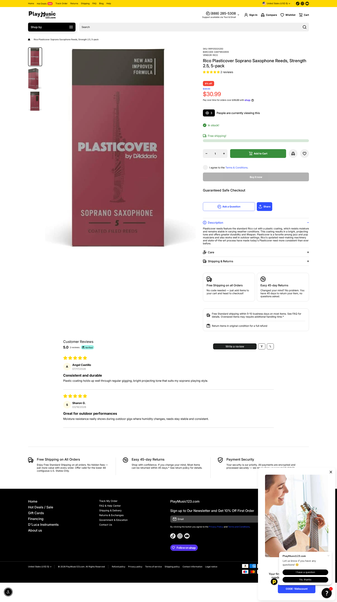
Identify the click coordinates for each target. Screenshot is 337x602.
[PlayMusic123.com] (42, 15)
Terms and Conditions (239, 526)
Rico (215, 55)
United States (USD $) (38, 566)
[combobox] (194, 27)
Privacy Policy (216, 526)
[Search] (304, 27)
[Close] (330, 472)
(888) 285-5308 (223, 13)
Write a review (235, 346)
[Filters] (261, 346)
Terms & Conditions (236, 167)
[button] (304, 15)
